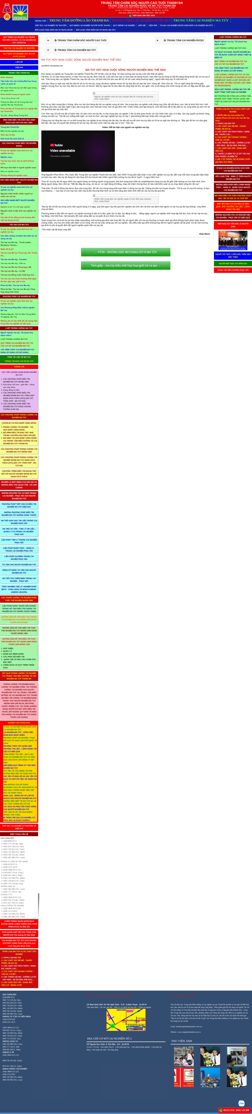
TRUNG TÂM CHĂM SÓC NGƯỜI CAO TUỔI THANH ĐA (142, 3)
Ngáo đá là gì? (7, 249)
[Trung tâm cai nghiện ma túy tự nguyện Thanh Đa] (15, 11)
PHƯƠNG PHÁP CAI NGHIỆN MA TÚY (19, 296)
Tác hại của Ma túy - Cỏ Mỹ (13, 271)
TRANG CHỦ (40, 21)
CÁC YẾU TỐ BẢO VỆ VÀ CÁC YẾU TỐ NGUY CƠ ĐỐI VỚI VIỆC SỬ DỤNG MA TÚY (20, 779)
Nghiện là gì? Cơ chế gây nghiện (15, 207)
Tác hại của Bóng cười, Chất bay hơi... (18, 275)
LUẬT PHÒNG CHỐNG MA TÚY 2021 (230, 48)
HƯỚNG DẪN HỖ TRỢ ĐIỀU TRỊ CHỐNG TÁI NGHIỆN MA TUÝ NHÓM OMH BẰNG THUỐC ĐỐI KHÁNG (19, 619)
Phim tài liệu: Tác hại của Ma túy (15, 285)
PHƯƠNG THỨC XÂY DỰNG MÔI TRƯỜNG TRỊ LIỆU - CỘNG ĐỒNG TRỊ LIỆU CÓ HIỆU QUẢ (20, 749)
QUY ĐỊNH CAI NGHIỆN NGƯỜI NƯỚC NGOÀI (90, 25)
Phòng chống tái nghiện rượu (14, 175)
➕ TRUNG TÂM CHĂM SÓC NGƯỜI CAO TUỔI (78, 40)
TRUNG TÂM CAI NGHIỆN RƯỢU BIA (141, 20)
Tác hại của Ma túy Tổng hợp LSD (16, 267)
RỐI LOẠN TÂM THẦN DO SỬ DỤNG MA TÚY (96, 30)
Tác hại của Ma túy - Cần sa (13, 263)
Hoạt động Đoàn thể (10, 98)
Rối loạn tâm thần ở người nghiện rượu (18, 167)
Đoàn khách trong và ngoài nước (15, 94)
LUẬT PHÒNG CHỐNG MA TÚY (19, 328)
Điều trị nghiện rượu (10, 171)
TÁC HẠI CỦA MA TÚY (19, 225)
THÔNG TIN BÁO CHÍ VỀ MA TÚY (19, 361)
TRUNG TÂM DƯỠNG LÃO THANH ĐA (79, 20)
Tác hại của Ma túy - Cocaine (14, 259)
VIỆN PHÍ (153, 25)
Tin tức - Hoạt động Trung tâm (14, 115)
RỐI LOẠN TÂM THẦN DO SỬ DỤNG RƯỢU (54, 30)
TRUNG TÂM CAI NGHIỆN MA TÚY (201, 20)
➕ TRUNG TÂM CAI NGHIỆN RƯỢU (181, 40)
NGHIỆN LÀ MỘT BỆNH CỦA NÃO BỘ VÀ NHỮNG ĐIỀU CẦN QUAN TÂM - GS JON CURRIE (19, 485)
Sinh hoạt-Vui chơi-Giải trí (12, 139)
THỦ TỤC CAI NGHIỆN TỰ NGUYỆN (51, 25)
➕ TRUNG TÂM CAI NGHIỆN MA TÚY (73, 50)
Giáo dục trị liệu (8, 135)
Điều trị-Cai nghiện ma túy (12, 131)
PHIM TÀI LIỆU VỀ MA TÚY (19, 357)
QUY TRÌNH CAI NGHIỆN (124, 25)
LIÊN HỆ (142, 25)
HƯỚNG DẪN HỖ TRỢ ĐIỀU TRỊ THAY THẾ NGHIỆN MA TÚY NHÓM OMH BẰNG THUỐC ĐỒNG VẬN (19, 630)
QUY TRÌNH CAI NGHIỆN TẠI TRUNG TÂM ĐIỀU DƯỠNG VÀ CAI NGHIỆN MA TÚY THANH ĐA (19, 40)
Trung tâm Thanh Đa (10, 127)
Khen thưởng (7, 77)
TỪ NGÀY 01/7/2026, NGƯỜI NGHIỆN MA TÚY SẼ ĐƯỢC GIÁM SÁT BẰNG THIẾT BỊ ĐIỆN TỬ (233, 55)
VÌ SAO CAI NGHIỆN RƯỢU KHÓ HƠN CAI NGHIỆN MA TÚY (186, 25)
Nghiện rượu (6, 157)
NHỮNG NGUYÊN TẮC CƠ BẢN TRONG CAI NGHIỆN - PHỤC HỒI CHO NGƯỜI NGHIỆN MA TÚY (19, 496)
